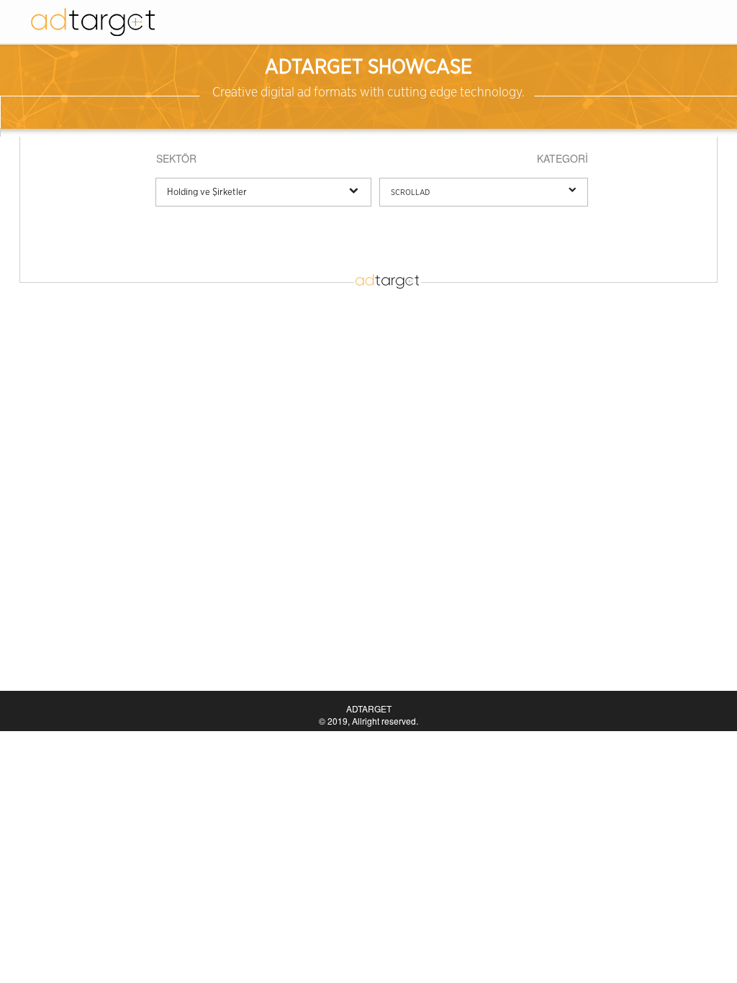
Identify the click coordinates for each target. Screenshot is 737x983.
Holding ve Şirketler (207, 192)
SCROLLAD (410, 192)
